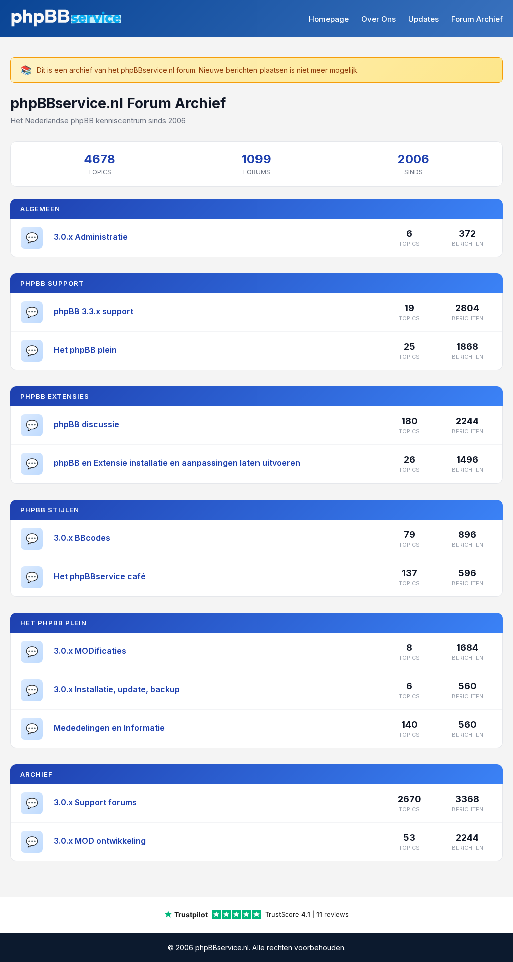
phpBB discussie (86, 424)
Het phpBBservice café (100, 576)
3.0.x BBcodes (82, 538)
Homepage (329, 19)
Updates (423, 19)
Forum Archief (477, 19)
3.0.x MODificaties (90, 651)
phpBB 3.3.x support (93, 311)
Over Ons (378, 19)
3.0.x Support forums (95, 802)
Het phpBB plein (85, 350)
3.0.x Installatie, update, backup (117, 689)
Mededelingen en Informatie (109, 728)
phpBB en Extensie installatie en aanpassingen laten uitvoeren (177, 463)
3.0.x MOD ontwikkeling (100, 841)
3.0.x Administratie (91, 237)
